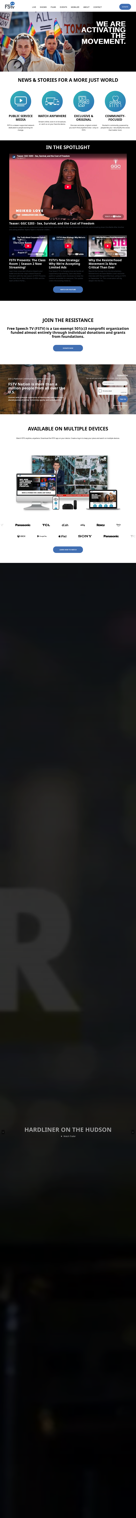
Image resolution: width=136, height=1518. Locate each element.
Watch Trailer (70, 1136)
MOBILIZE (75, 7)
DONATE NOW (68, 348)
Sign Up (123, 399)
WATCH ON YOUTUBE (68, 289)
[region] (68, 42)
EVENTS (63, 7)
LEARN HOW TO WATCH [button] (68, 550)
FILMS (53, 7)
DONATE (125, 7)
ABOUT (86, 7)
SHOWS (43, 7)
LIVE (34, 7)
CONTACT (97, 7)
